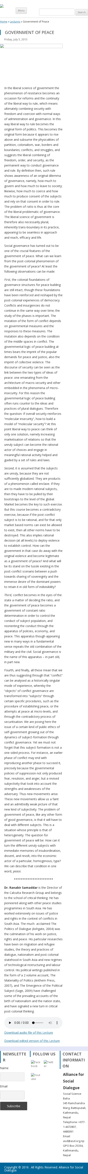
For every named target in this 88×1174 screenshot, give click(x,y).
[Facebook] (36, 1065)
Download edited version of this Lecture (32, 1041)
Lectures (15, 21)
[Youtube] (36, 1078)
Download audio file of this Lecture (28, 1032)
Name (4, 1068)
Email (3, 1086)
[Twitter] (49, 1065)
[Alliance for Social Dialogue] (1, 5)
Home (3, 21)
